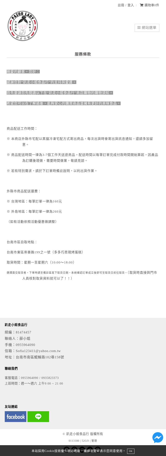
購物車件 (151, 5)
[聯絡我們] (157, 438)
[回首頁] (23, 41)
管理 (94, 440)
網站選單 (148, 27)
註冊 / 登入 (126, 5)
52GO (85, 440)
